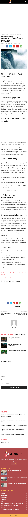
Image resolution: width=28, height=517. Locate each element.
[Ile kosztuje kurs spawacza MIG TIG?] (4, 352)
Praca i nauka (4, 495)
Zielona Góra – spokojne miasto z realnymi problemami (12, 434)
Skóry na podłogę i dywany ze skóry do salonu (12, 503)
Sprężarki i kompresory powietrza (9, 505)
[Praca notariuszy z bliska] (4, 472)
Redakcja (5, 43)
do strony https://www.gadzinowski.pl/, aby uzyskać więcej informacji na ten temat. (14, 273)
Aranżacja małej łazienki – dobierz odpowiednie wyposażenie (14, 425)
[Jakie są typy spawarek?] (4, 339)
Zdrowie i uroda (4, 497)
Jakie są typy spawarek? (14, 338)
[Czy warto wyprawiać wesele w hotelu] (4, 479)
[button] (26, 2)
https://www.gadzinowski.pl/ (14, 277)
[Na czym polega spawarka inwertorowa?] (4, 345)
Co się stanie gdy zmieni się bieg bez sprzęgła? (20, 314)
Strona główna (3, 34)
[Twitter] (15, 463)
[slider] (4, 281)
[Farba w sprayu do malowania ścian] (4, 485)
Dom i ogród (3, 36)
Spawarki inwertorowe (9, 36)
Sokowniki (3, 499)
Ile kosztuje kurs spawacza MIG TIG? (17, 350)
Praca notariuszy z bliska (14, 470)
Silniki (2, 501)
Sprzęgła (3, 507)
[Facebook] (12, 463)
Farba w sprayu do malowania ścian (17, 483)
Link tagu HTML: (4, 277)
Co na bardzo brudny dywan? (6, 314)
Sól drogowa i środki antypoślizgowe (10, 509)
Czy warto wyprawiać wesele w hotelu (17, 477)
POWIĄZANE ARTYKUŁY (7, 334)
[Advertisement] (14, 18)
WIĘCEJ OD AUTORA (19, 334)
